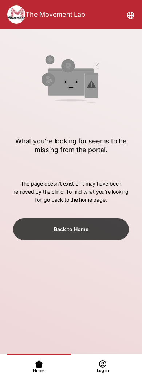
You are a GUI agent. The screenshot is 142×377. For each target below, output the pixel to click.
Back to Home (71, 229)
